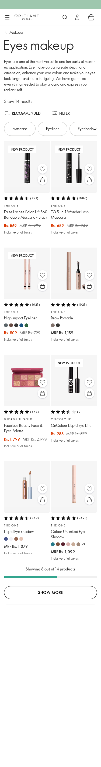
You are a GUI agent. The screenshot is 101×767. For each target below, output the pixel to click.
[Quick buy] (42, 180)
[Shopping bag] (91, 17)
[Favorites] (42, 169)
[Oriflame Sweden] (26, 17)
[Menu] (7, 17)
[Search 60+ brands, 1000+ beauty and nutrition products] (65, 17)
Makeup (16, 32)
